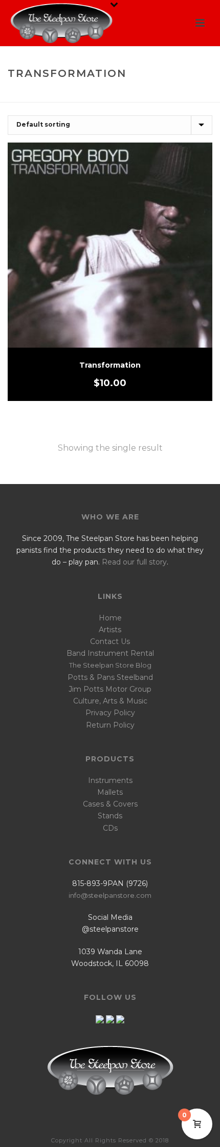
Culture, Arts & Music (110, 701)
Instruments (110, 780)
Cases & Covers (110, 804)
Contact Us (110, 641)
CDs (110, 828)
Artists (110, 629)
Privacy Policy (110, 712)
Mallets (110, 792)
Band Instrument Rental (110, 653)
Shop (88, 95)
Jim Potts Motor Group (110, 689)
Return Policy (110, 725)
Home (63, 95)
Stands (110, 815)
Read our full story (134, 562)
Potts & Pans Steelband (110, 677)
